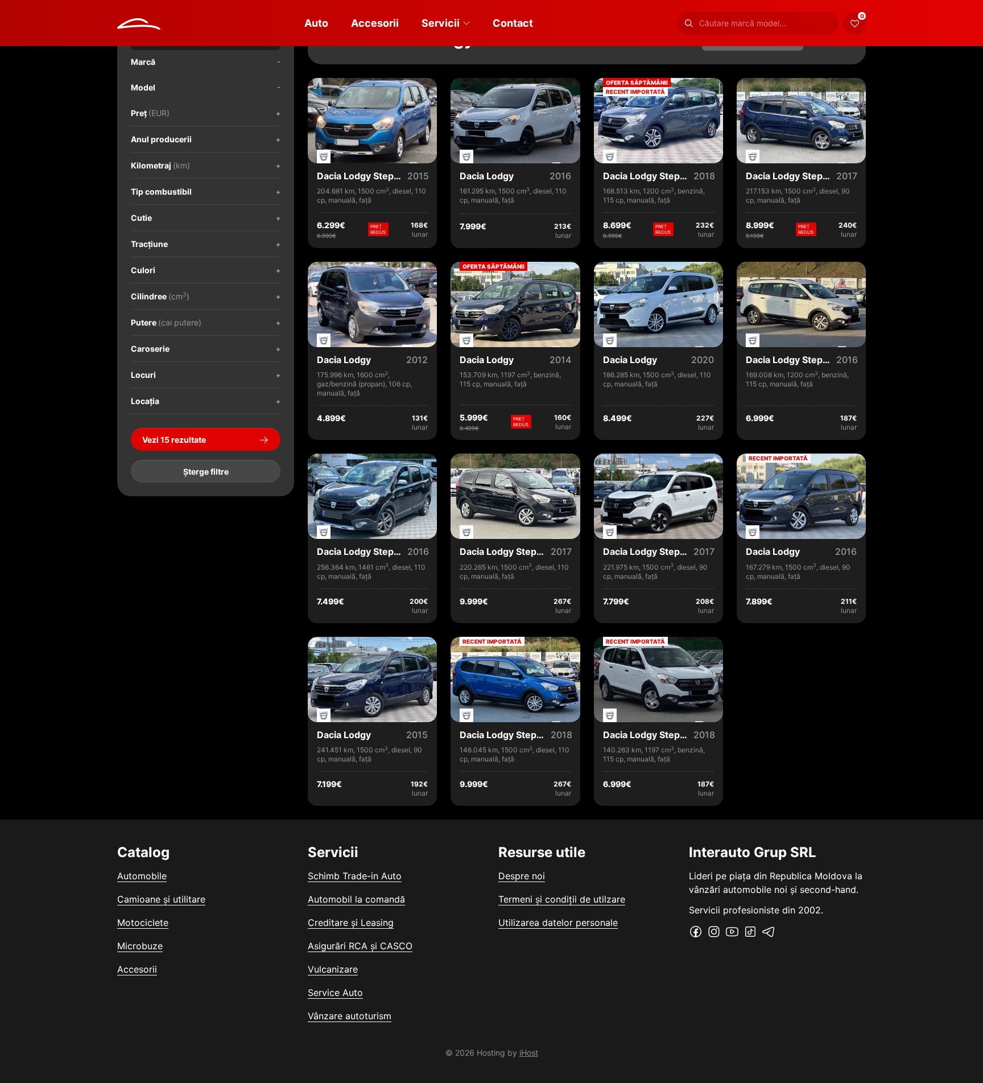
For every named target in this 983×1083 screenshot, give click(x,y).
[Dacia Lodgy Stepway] (372, 172)
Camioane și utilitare (161, 899)
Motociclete (142, 922)
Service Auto (335, 992)
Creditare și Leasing (351, 922)
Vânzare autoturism (349, 1016)
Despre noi (521, 876)
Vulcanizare (333, 969)
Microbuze (140, 946)
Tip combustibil (161, 191)
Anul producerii (161, 139)
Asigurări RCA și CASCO (360, 946)
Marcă (143, 62)
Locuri (143, 375)
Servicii (441, 23)
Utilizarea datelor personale (558, 922)
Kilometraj (160, 165)
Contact (513, 23)
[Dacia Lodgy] (515, 172)
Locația (145, 401)
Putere (166, 322)
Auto (316, 23)
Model (143, 87)
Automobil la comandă (356, 899)
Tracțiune (149, 244)
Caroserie (150, 348)
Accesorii (375, 23)
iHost (528, 1052)
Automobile (142, 876)
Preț (150, 113)
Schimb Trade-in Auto (355, 876)
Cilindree (160, 296)
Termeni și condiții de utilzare (561, 899)
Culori (143, 270)
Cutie (141, 218)
